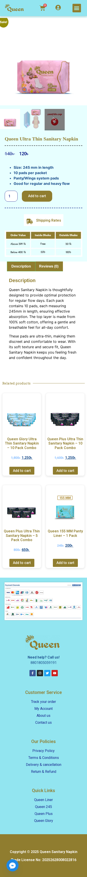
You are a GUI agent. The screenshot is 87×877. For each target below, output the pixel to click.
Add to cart (37, 196)
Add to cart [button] (22, 471)
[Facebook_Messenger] (12, 865)
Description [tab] (21, 266)
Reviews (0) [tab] (48, 266)
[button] (76, 8)
